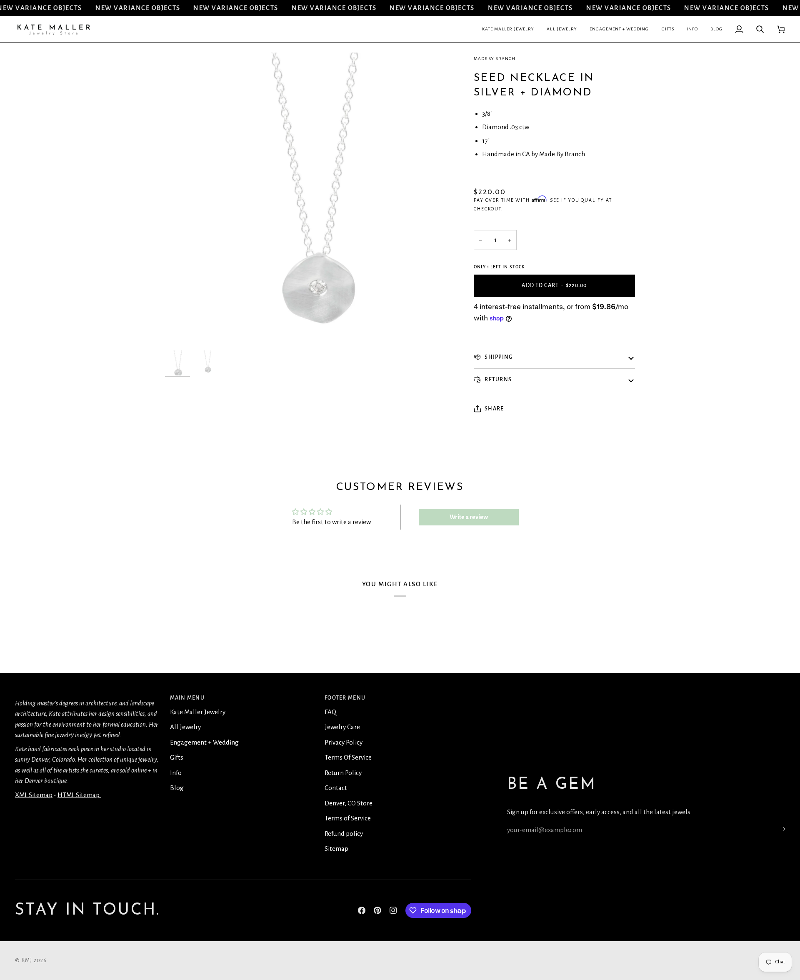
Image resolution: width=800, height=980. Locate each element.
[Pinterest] (377, 910)
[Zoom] (180, 330)
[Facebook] (361, 910)
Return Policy (343, 772)
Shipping (497, 357)
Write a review (469, 517)
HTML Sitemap (79, 794)
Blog (177, 787)
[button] (508, 29)
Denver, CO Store (348, 803)
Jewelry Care (342, 726)
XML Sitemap (33, 794)
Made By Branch (495, 58)
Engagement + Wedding (204, 742)
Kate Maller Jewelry (197, 711)
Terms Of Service (348, 757)
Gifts (176, 757)
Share (494, 409)
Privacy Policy (343, 742)
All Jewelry (185, 726)
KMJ (27, 960)
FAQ (330, 711)
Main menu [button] (187, 698)
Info (176, 772)
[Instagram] (393, 910)
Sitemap (336, 848)
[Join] (778, 828)
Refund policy (344, 833)
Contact (336, 787)
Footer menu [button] (345, 698)
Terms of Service (348, 818)
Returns (497, 379)
